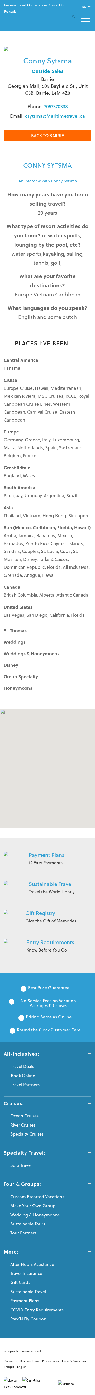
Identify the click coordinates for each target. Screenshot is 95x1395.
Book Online (23, 1075)
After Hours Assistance (32, 1264)
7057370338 (56, 106)
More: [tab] (11, 1251)
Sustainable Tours (27, 1224)
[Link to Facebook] (64, 1351)
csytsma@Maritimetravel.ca (55, 116)
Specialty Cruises (27, 1134)
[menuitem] (15, 5)
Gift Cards (20, 1282)
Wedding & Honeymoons (35, 1215)
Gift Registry (40, 913)
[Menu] (82, 19)
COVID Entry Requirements (37, 1310)
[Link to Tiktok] (87, 1351)
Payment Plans (46, 855)
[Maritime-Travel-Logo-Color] (20, 19)
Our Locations (37, 5)
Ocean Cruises (24, 1116)
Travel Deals (22, 1066)
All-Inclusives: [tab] (21, 1053)
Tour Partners (23, 1233)
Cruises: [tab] (14, 1103)
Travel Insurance (26, 1273)
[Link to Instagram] (79, 1351)
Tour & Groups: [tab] (22, 1184)
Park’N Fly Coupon (28, 1319)
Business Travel (15, 5)
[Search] (70, 21)
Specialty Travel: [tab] (24, 1152)
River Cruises (22, 1125)
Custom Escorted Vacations (37, 1197)
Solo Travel (21, 1165)
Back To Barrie (47, 136)
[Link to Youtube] (71, 1351)
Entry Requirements (50, 942)
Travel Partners (25, 1084)
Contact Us (57, 5)
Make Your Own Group (32, 1206)
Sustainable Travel (51, 884)
